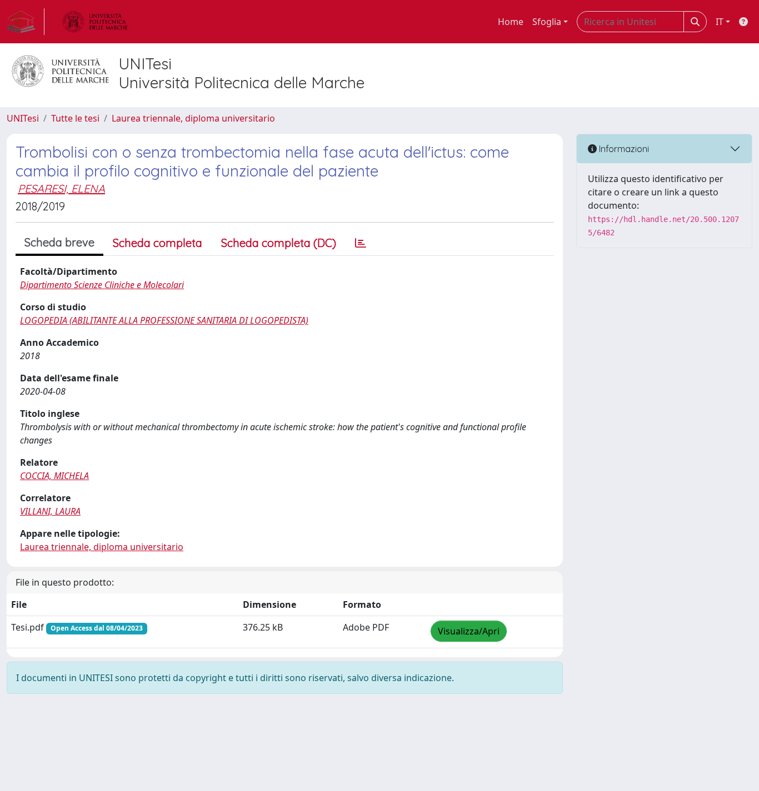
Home (510, 22)
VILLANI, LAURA (50, 511)
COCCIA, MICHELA (54, 476)
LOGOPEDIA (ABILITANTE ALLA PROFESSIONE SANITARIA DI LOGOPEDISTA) (164, 320)
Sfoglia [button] (546, 22)
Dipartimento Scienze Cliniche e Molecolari (102, 285)
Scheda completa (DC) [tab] (278, 243)
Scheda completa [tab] (157, 243)
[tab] (361, 243)
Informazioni (623, 148)
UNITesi (23, 118)
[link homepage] (25, 21)
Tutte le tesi (75, 118)
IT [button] (719, 22)
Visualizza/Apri (469, 631)
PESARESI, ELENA (61, 188)
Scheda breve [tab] (59, 242)
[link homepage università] (95, 21)
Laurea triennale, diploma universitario (193, 118)
